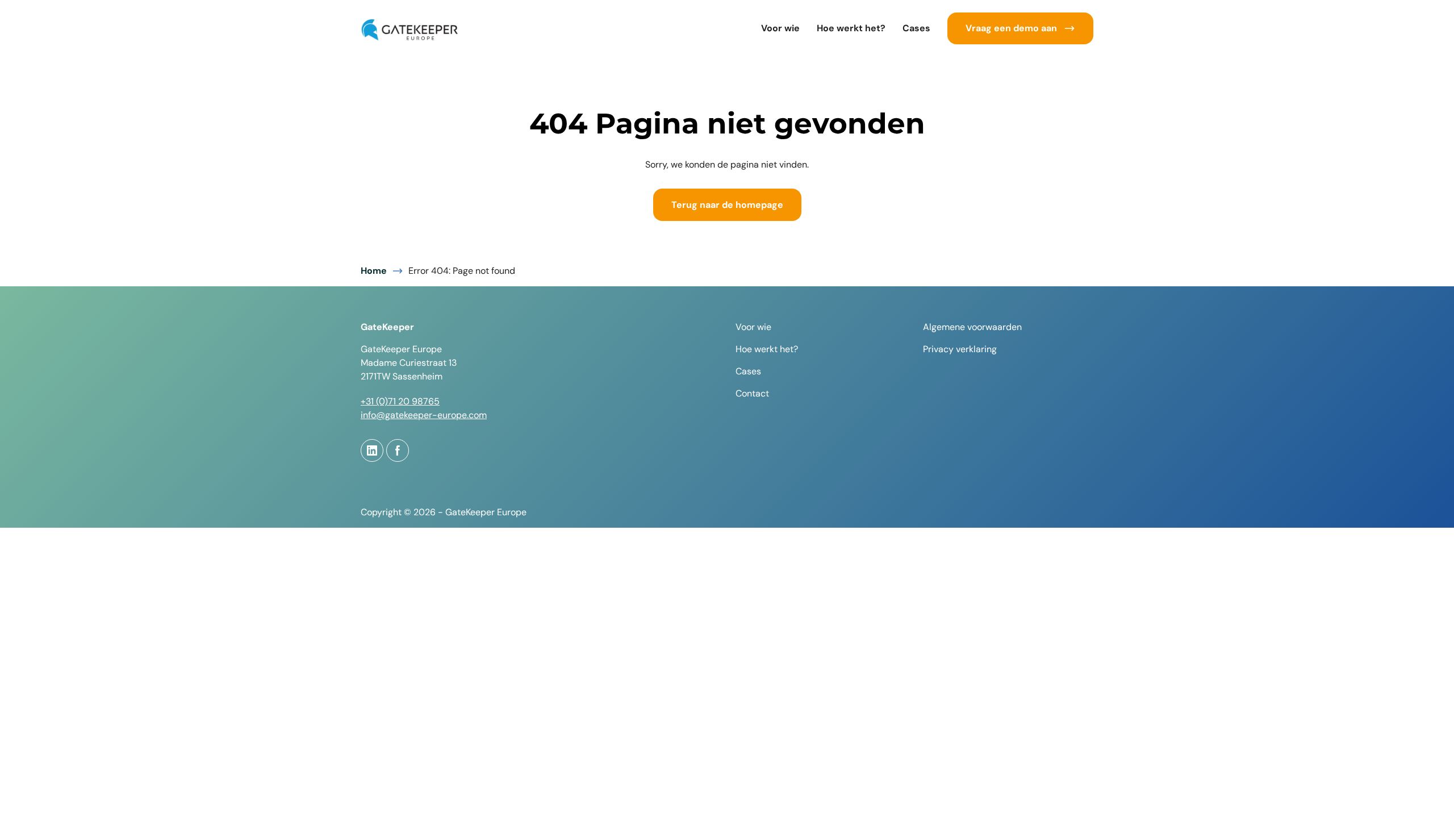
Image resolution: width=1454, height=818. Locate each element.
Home (374, 271)
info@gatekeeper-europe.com (424, 415)
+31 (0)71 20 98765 (400, 401)
